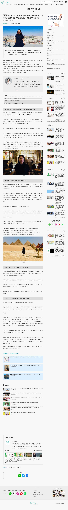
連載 (57, 4)
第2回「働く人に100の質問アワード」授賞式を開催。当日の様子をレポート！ (59, 86)
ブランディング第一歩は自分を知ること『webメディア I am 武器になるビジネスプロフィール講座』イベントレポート (59, 115)
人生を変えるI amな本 (58, 202)
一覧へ (62, 73)
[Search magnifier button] (50, 1)
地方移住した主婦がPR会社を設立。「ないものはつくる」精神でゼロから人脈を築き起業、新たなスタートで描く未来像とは (59, 243)
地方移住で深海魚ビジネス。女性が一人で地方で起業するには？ (37, 459)
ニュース (56, 88)
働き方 (11, 20)
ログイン (5, 23)
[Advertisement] (23, 426)
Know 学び (26, 4)
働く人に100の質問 (39, 4)
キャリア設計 (56, 188)
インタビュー (53, 4)
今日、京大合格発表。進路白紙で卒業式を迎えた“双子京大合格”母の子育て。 (60, 191)
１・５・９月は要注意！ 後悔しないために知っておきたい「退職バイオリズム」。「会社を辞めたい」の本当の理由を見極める (59, 184)
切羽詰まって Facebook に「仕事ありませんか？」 (13, 103)
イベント (56, 82)
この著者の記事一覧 (38, 450)
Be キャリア (20, 4)
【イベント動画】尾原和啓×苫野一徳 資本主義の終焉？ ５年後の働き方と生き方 (60, 108)
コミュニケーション (13, 4)
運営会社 (35, 490)
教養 (55, 210)
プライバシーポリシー (37, 492)
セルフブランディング (58, 119)
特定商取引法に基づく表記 (38, 494)
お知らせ (50, 55)
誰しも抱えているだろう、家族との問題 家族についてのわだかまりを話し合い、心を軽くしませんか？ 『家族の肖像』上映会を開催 (59, 79)
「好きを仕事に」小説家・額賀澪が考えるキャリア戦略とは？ (28, 459)
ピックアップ (51, 60)
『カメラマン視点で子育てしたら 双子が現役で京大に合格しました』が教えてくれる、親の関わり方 (18, 460)
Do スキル (32, 4)
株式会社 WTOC (7, 353)
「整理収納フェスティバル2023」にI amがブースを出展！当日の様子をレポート (59, 102)
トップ (4, 20)
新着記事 (61, 4)
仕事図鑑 (46, 4)
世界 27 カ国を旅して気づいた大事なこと (11, 100)
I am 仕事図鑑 (51, 63)
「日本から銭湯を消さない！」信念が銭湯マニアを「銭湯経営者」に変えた (23, 412)
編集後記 (35, 496)
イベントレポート (57, 105)
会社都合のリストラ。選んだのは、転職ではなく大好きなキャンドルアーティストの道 (24, 402)
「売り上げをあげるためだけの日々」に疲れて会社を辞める (14, 98)
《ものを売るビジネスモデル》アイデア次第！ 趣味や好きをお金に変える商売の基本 (25, 407)
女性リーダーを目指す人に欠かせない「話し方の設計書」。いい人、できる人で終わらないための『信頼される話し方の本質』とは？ (9, 460)
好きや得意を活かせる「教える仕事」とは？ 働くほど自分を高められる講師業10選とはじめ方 (26, 397)
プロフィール (51, 58)
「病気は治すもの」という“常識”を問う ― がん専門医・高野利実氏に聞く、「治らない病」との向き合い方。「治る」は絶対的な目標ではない (59, 198)
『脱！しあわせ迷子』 (15, 353)
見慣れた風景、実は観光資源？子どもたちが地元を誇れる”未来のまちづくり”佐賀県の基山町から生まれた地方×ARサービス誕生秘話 (59, 251)
